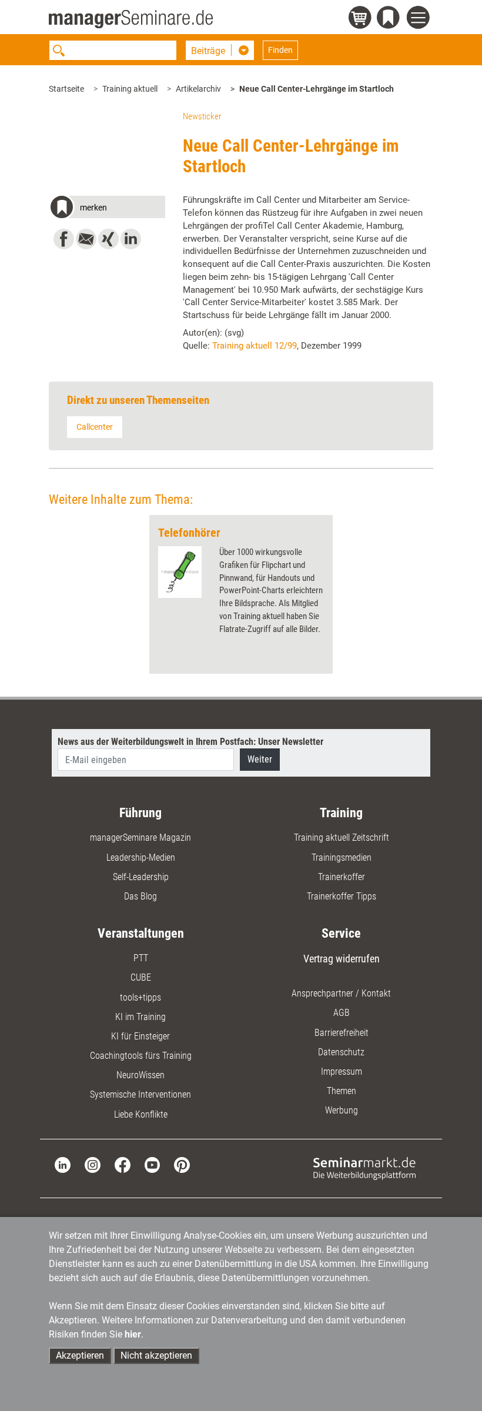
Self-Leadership (141, 876)
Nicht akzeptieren (156, 1355)
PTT (140, 958)
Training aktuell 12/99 (254, 345)
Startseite (66, 88)
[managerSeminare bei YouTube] (152, 1163)
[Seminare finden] (364, 1167)
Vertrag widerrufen (341, 958)
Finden (280, 50)
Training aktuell (130, 88)
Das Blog (140, 896)
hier (133, 1334)
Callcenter (94, 427)
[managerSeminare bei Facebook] (122, 1163)
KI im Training (140, 1016)
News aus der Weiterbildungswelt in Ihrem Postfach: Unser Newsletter (190, 741)
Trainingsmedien (341, 857)
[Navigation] (420, 19)
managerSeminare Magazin (140, 837)
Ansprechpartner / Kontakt (341, 993)
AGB (341, 1012)
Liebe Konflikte (141, 1114)
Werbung (341, 1110)
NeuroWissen (140, 1075)
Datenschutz (341, 1052)
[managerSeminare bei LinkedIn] (62, 1163)
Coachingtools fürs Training (141, 1055)
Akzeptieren (80, 1355)
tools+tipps (140, 997)
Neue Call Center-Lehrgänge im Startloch (316, 88)
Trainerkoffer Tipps (341, 896)
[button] (107, 209)
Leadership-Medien (140, 857)
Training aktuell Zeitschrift (341, 837)
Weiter (259, 759)
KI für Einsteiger (140, 1036)
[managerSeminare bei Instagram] (92, 1163)
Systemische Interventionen (140, 1094)
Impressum (341, 1071)
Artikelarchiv (198, 88)
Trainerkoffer (341, 876)
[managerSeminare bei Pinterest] (182, 1163)
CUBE (140, 977)
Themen (341, 1090)
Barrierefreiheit (341, 1032)
